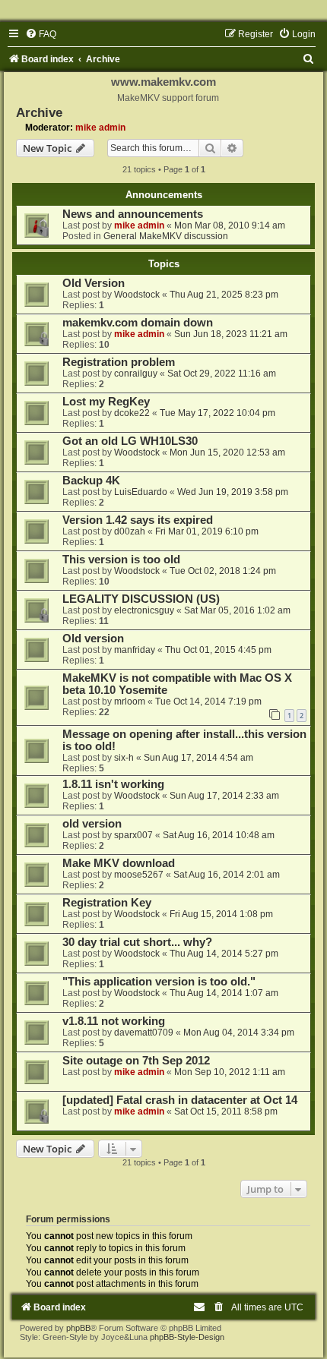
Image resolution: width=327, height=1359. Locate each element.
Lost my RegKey (106, 402)
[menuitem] (40, 34)
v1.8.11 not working (113, 1021)
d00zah (129, 531)
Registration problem (118, 362)
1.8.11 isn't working (113, 784)
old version (92, 824)
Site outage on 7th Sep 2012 (136, 1061)
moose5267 (139, 874)
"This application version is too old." (159, 982)
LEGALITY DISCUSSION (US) (141, 599)
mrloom (129, 701)
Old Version (93, 283)
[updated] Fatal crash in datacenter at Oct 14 (179, 1100)
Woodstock (137, 294)
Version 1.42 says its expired (137, 520)
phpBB (78, 1327)
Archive (39, 112)
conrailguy (135, 373)
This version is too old (121, 559)
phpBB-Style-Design (187, 1337)
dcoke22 (132, 413)
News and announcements (132, 214)
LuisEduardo (140, 492)
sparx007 (133, 835)
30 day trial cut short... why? (137, 942)
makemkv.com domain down (137, 323)
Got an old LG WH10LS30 (130, 441)
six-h (124, 757)
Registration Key (106, 903)
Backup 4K (91, 481)
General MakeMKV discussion (165, 236)
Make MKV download (118, 863)
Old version (93, 638)
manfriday (134, 650)
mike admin (100, 127)
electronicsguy (144, 610)
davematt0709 (143, 1032)
